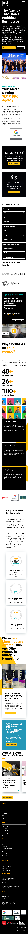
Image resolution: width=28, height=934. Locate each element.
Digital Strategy (8, 239)
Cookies (24, 930)
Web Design (7, 252)
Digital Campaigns (8, 248)
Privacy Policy (19, 930)
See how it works (13, 192)
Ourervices (13, 163)
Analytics (6, 235)
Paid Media (7, 221)
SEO (5, 213)
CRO (5, 230)
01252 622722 (5, 898)
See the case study (17, 320)
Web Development (8, 257)
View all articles (7, 797)
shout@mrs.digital (6, 896)
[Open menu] (23, 2)
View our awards (10, 713)
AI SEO (5, 217)
